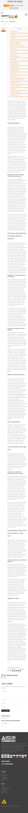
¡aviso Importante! (13, 31)
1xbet (19, 291)
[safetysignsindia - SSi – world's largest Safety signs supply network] (9, 17)
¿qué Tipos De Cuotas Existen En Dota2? (18, 90)
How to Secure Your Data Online (10, 720)
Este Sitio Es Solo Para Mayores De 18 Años (19, 75)
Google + (18, 670)
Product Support (4, 778)
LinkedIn (16, 670)
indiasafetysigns (14, 667)
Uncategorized (12, 669)
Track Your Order (4, 775)
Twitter (14, 670)
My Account (3, 774)
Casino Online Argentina (15, 56)
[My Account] (20, 15)
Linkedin (8, 810)
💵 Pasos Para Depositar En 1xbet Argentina (19, 40)
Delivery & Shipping (5, 792)
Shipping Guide (4, 777)
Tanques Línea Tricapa (14, 64)
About (2, 786)
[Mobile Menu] (2, 13)
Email (20, 670)
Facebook (12, 670)
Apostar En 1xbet (13, 54)
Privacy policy (4, 789)
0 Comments (21, 669)
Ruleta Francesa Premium (15, 42)
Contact (2, 780)
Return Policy (3, 791)
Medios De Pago (13, 76)
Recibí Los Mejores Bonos (15, 44)
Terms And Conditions (5, 787)
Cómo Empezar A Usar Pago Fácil (17, 45)
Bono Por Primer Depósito (15, 92)
